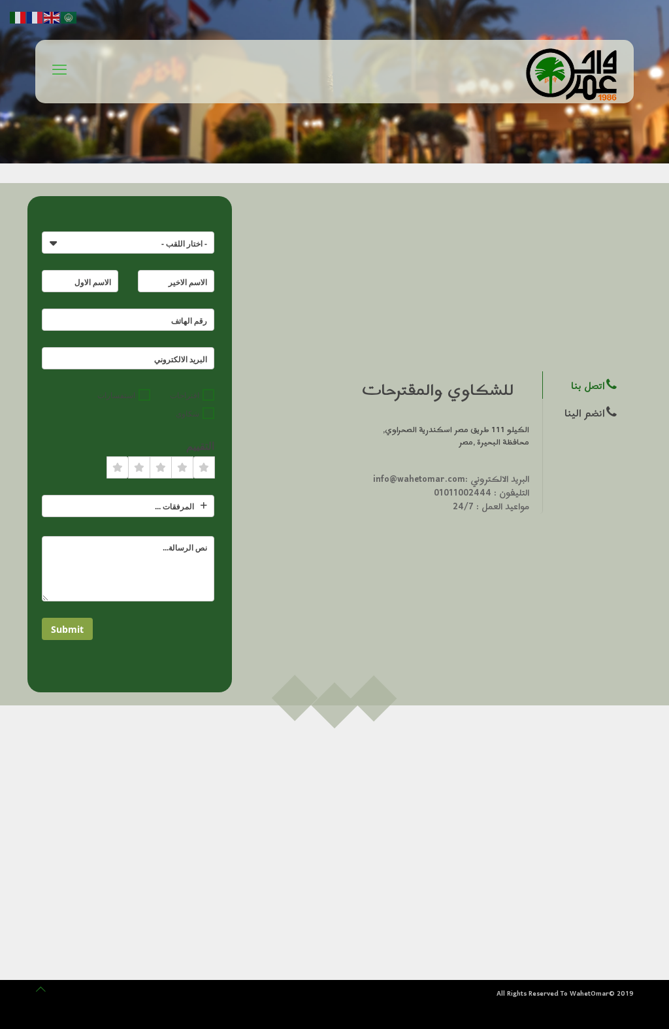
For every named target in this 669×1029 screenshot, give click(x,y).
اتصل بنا (588, 386)
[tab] (585, 385)
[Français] (35, 17)
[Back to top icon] (40, 989)
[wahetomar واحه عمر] (573, 73)
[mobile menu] (59, 72)
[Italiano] (18, 17)
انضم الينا (584, 414)
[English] (52, 17)
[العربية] (69, 17)
